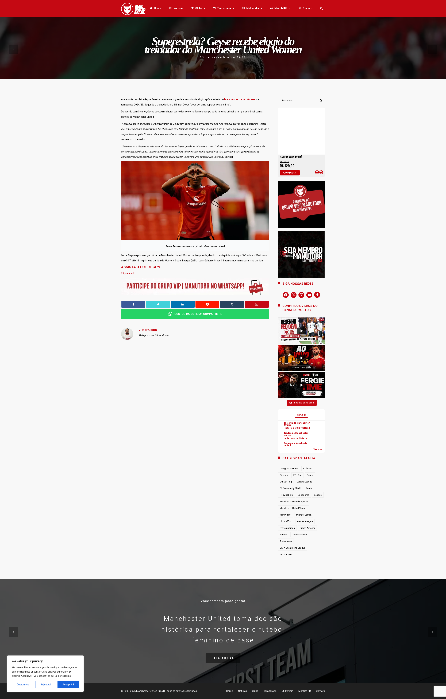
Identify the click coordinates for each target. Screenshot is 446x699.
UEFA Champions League (292, 548)
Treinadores (286, 541)
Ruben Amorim (307, 528)
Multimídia (252, 8)
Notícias (178, 8)
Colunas (307, 468)
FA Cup (309, 488)
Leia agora (223, 658)
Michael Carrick (304, 514)
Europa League (304, 481)
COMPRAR (289, 172)
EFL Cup (297, 475)
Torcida (283, 534)
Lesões (318, 495)
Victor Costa (286, 554)
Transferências (299, 534)
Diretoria (284, 475)
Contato (307, 8)
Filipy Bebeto (286, 495)
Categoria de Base (289, 468)
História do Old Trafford (297, 428)
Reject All (45, 684)
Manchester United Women (293, 508)
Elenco (310, 475)
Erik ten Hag (286, 481)
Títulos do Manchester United (296, 434)
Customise (23, 684)
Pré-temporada (287, 528)
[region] (45, 673)
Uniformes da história (295, 438)
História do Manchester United (297, 424)
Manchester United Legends (294, 501)
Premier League (305, 521)
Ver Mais (317, 449)
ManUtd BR (280, 8)
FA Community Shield (290, 488)
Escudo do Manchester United (296, 444)
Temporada (224, 8)
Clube (198, 8)
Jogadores (303, 495)
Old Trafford (286, 521)
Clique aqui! (127, 273)
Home (157, 8)
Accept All (68, 684)
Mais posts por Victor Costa (153, 335)
